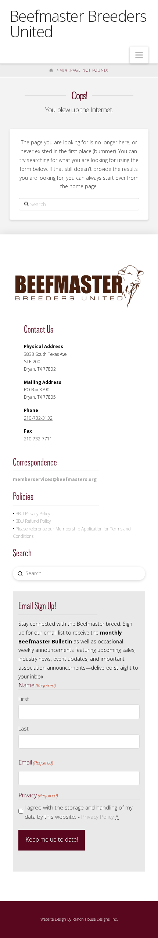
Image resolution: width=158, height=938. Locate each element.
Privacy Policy (97, 816)
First (23, 698)
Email (35, 762)
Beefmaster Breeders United (78, 23)
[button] (139, 55)
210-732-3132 (38, 418)
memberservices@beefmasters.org (55, 479)
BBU (32, 513)
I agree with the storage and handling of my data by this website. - (79, 812)
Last (23, 728)
